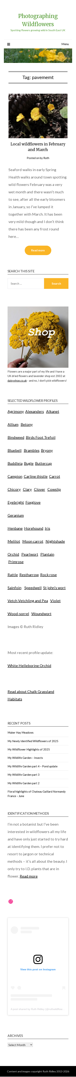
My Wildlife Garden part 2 (23, 783)
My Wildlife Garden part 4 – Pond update (33, 766)
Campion (15, 476)
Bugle (29, 463)
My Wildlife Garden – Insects (25, 757)
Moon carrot (32, 541)
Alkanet (52, 411)
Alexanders (34, 411)
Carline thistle (36, 476)
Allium (13, 424)
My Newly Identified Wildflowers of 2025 (33, 741)
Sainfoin (14, 587)
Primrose (16, 561)
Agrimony (16, 411)
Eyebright (16, 502)
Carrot (54, 476)
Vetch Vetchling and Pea (28, 600)
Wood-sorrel (18, 613)
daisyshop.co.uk (17, 380)
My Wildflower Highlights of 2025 (29, 749)
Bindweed (16, 437)
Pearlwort (29, 554)
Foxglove (33, 502)
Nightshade (55, 541)
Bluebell (15, 450)
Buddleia (15, 463)
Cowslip (54, 489)
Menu (65, 44)
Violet (55, 600)
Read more (38, 250)
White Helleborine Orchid (29, 665)
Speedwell (33, 587)
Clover (39, 489)
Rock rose (48, 574)
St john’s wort (54, 587)
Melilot (14, 541)
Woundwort (41, 613)
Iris (47, 528)
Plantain (47, 554)
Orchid (13, 554)
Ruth (46, 158)
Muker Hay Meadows (21, 732)
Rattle (13, 574)
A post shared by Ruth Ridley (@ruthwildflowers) (39, 1009)
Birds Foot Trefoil (41, 437)
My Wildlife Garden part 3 (23, 774)
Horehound (33, 528)
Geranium (16, 515)
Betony (27, 424)
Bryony (47, 450)
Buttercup (43, 463)
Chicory (14, 489)
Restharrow (29, 574)
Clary (27, 489)
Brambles (31, 450)
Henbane (15, 528)
